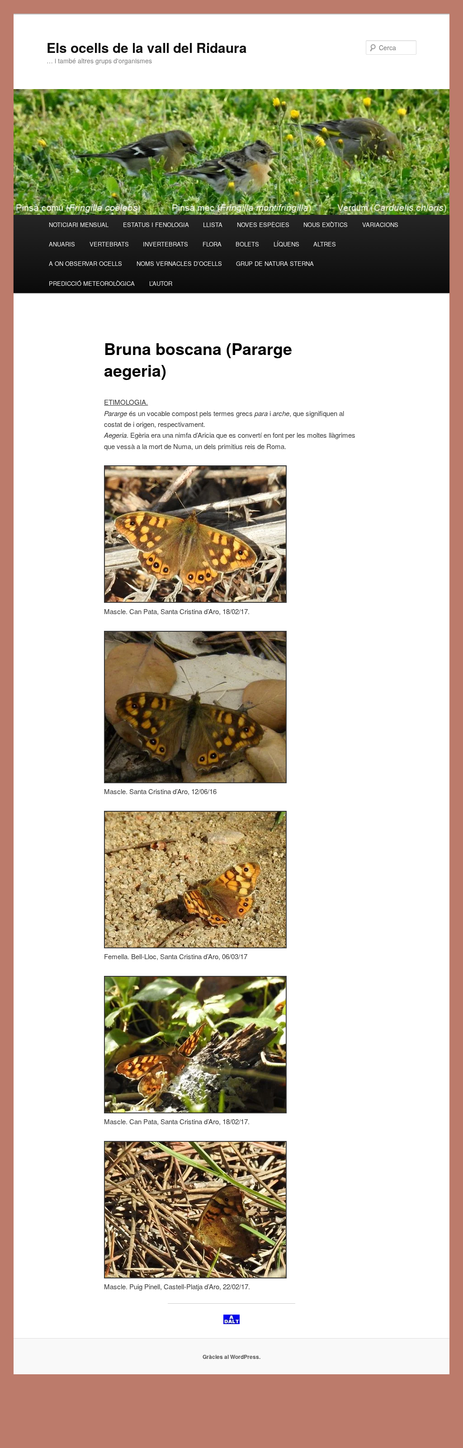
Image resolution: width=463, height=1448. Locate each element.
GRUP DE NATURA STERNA (275, 263)
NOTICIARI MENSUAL (79, 224)
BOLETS (247, 244)
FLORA (212, 244)
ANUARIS (62, 244)
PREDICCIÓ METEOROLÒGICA (92, 283)
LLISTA (212, 224)
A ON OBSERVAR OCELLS (85, 263)
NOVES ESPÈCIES (263, 224)
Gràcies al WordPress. (231, 1357)
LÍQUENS (286, 244)
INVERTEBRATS (165, 244)
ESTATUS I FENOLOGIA (156, 224)
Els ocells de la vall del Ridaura (147, 47)
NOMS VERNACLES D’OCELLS (179, 263)
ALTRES (324, 244)
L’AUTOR (160, 283)
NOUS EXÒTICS (325, 224)
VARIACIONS (380, 224)
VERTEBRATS (109, 244)
